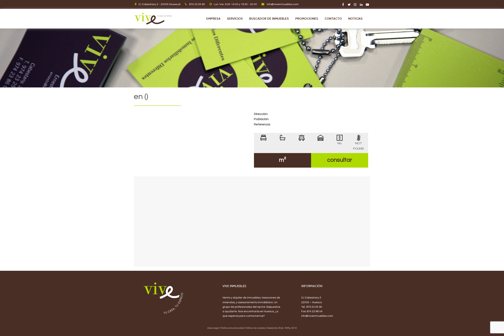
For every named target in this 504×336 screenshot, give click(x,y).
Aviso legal (213, 328)
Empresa (213, 18)
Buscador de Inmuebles (269, 18)
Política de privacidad (232, 328)
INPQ (287, 328)
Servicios (235, 18)
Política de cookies (255, 328)
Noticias (355, 18)
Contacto (333, 18)
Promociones (306, 18)
